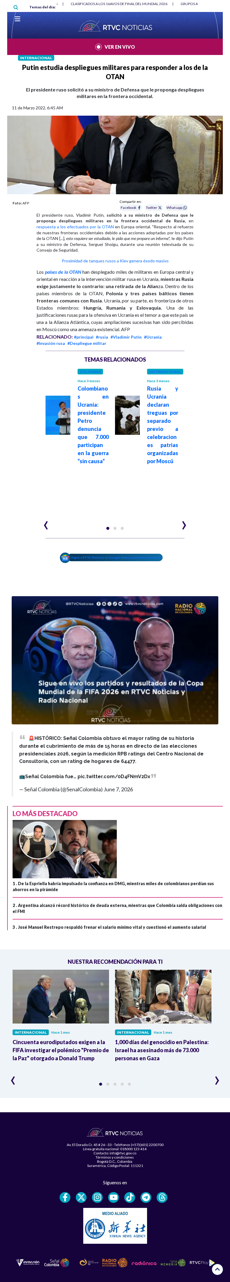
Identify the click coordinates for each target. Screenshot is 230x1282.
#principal (83, 336)
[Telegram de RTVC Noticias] (145, 1197)
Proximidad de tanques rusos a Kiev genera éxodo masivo (115, 260)
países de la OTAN (63, 272)
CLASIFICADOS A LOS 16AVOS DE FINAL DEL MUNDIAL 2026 (119, 3)
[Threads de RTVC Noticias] (162, 1197)
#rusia (102, 336)
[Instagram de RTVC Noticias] (97, 1197)
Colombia (90, 371)
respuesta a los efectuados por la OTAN (75, 226)
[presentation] (46, 522)
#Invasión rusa (51, 343)
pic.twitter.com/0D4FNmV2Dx (114, 776)
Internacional (36, 58)
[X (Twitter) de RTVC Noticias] (81, 1197)
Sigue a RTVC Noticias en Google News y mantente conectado (116, 557)
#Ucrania (153, 336)
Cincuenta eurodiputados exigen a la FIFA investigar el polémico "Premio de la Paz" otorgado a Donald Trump (61, 1050)
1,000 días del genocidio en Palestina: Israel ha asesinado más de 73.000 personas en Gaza (162, 1050)
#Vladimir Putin (126, 336)
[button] (107, 528)
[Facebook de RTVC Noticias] (65, 1197)
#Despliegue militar (86, 343)
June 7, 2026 (118, 789)
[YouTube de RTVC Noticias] (113, 1197)
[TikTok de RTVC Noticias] (129, 1197)
